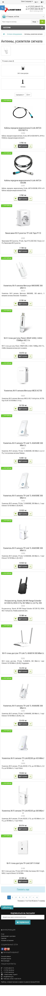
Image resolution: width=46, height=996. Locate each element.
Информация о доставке (8, 936)
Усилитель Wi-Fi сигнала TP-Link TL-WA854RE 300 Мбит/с (23, 444)
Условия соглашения (7, 940)
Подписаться (24, 922)
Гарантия (3, 938)
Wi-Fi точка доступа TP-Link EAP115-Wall (23, 863)
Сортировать (19, 95)
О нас (2, 934)
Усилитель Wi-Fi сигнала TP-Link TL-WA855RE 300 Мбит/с (23, 549)
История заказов (6, 959)
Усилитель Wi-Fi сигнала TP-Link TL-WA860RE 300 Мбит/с (23, 706)
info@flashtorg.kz (8, 977)
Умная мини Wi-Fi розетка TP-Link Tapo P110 (23, 233)
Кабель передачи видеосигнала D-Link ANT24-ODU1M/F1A (23, 129)
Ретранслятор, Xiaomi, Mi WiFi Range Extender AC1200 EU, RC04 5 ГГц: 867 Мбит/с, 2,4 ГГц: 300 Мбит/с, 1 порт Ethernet (23, 602)
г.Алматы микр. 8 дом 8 (10, 974)
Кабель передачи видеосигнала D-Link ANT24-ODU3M (23, 181)
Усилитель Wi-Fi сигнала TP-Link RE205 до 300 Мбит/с (23, 812)
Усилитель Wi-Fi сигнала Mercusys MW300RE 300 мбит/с (23, 286)
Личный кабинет (6, 956)
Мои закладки (5, 961)
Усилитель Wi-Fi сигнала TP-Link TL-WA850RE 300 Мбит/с (23, 496)
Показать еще (23, 889)
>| (36, 897)
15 (28, 95)
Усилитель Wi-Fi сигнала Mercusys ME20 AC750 (23, 390)
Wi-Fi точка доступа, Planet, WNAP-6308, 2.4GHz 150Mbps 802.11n (23, 339)
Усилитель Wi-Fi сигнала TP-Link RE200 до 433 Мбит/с (23, 759)
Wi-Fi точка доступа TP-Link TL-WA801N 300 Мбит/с (23, 653)
